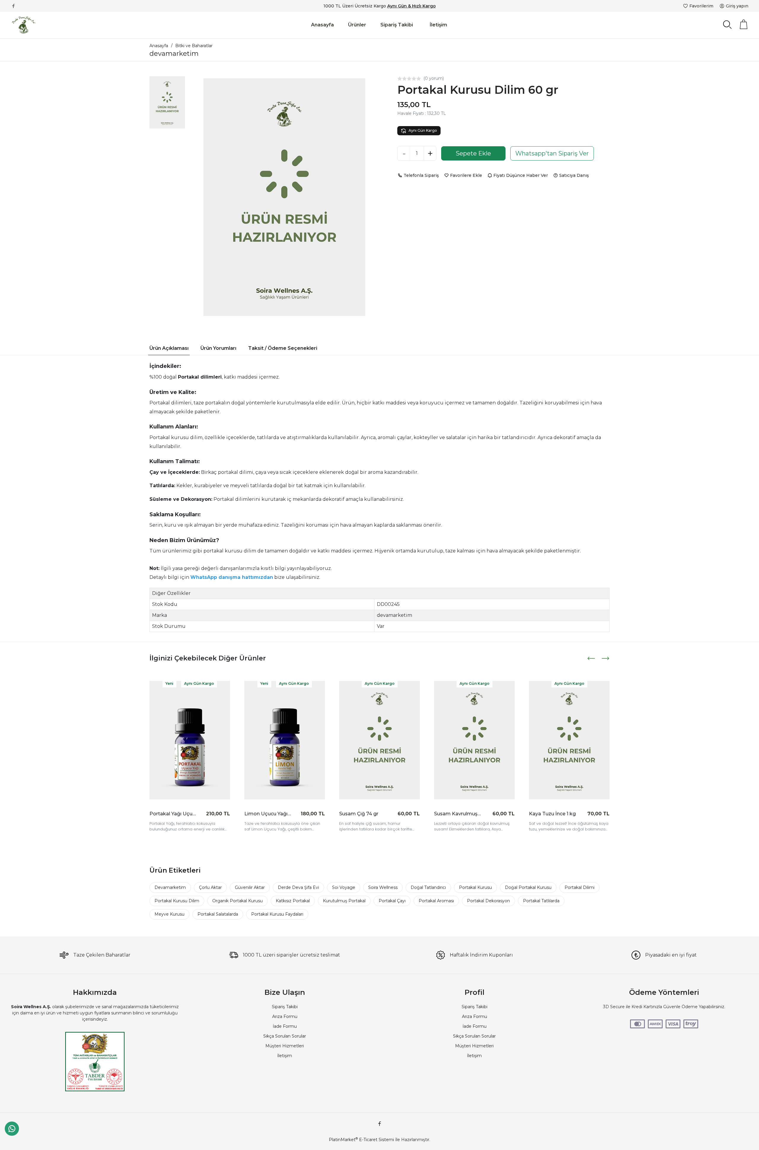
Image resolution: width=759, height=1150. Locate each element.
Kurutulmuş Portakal (344, 900)
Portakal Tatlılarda (541, 900)
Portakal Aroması (436, 900)
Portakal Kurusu (475, 887)
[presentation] (592, 658)
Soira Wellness (383, 887)
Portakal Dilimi (579, 887)
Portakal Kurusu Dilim (176, 900)
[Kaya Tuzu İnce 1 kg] (569, 740)
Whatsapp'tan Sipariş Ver (552, 153)
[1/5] (399, 78)
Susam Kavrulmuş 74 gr (457, 814)
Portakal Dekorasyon (488, 900)
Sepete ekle (212, 813)
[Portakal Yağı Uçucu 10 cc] (189, 740)
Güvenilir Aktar (250, 887)
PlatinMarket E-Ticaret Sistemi (361, 1139)
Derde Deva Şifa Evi (298, 887)
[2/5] (402, 78)
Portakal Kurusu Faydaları (277, 914)
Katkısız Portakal (293, 900)
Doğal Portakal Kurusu (528, 887)
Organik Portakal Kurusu (237, 900)
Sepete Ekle (473, 153)
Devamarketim (170, 887)
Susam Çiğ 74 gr (358, 814)
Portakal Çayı (392, 900)
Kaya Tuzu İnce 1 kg (552, 814)
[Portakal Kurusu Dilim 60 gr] (284, 197)
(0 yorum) (433, 78)
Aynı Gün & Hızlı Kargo (411, 6)
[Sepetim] (743, 24)
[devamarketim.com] (24, 25)
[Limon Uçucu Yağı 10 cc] (284, 740)
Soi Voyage (343, 887)
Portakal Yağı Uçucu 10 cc (173, 814)
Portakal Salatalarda (217, 914)
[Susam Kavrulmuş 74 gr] (474, 740)
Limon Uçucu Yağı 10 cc (267, 814)
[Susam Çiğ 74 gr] (379, 740)
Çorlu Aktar (210, 887)
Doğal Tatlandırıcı (428, 887)
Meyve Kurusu (169, 914)
